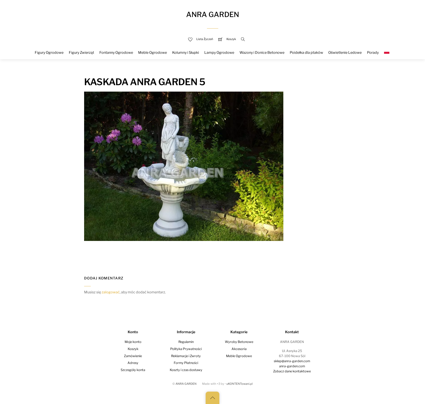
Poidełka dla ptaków (306, 52)
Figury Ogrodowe (49, 52)
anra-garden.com (292, 366)
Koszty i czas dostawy (186, 370)
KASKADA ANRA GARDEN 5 (144, 81)
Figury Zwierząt (81, 52)
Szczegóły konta (133, 370)
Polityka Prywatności (186, 349)
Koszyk (133, 349)
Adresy (133, 363)
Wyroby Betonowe (239, 342)
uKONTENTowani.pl (239, 383)
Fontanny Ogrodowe (116, 52)
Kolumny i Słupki (185, 52)
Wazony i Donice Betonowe (262, 52)
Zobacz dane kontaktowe (292, 371)
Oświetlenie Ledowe (345, 52)
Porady (373, 52)
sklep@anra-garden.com (292, 361)
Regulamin (186, 342)
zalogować (111, 292)
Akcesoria (239, 349)
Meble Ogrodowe (152, 52)
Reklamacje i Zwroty (186, 356)
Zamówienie (133, 356)
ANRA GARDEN (186, 383)
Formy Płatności (186, 363)
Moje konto (133, 342)
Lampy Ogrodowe (219, 52)
